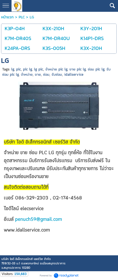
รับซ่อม (57, 74)
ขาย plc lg (77, 69)
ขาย (38, 74)
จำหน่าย (27, 74)
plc (18, 69)
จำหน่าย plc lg (56, 69)
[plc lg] (59, 104)
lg (12, 69)
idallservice (73, 74)
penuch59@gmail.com (38, 219)
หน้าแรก (7, 17)
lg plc (38, 69)
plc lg (27, 69)
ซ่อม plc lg (96, 69)
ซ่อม (46, 74)
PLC (22, 17)
